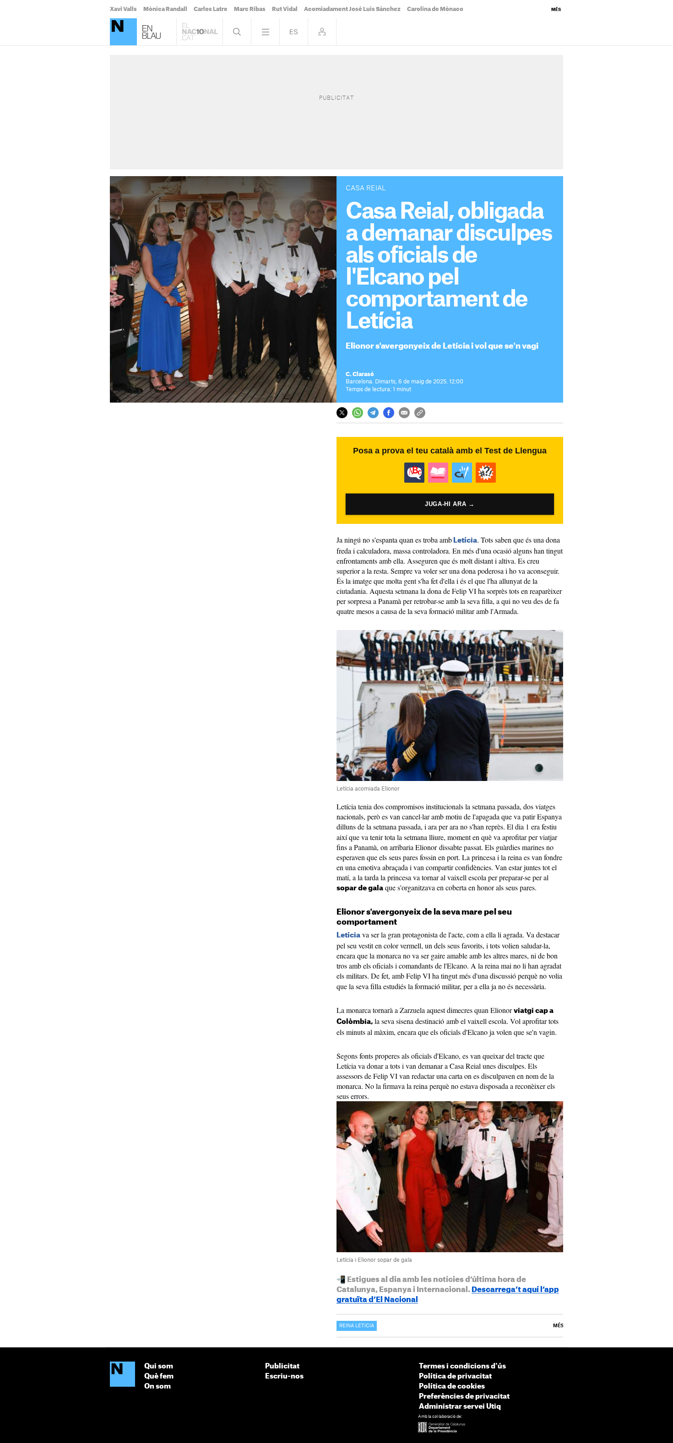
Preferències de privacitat (464, 1396)
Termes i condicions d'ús (462, 1366)
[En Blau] (123, 31)
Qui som (158, 1366)
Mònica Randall (165, 9)
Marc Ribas (250, 9)
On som (157, 1386)
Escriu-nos (284, 1376)
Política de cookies (452, 1386)
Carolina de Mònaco (435, 9)
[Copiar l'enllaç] (419, 412)
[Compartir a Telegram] (373, 412)
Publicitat (282, 1366)
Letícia (465, 540)
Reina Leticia (356, 1326)
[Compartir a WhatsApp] (357, 412)
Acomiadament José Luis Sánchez (352, 9)
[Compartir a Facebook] (388, 412)
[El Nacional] (122, 1375)
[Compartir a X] (341, 412)
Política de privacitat (455, 1376)
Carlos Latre (211, 9)
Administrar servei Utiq (460, 1406)
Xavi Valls (123, 9)
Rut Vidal (285, 9)
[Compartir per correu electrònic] (404, 412)
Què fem (159, 1376)
